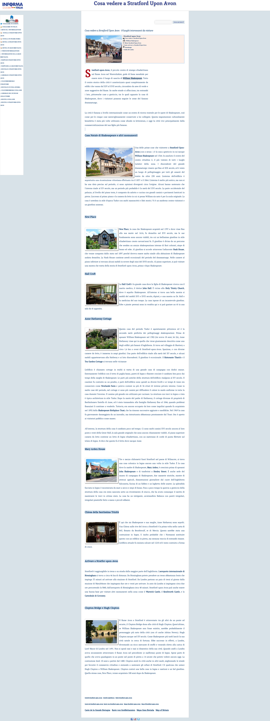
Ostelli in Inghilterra (11, 39)
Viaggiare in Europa (10, 24)
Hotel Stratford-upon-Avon (123, 698)
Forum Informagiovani (10, 51)
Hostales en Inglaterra (10, 87)
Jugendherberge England (11, 90)
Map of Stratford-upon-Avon (150, 704)
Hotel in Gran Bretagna (11, 48)
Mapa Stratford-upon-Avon (132, 704)
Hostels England (8, 99)
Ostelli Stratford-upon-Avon (93, 698)
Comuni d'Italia (12, 20)
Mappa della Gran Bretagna (12, 66)
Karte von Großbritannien (123, 710)
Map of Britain (162, 710)
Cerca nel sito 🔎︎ (179, 22)
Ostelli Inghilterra (109, 698)
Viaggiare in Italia (9, 27)
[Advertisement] (10, 141)
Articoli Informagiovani (11, 30)
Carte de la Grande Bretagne (97, 710)
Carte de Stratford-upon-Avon (94, 704)
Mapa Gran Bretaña (145, 710)
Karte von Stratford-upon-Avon (113, 704)
